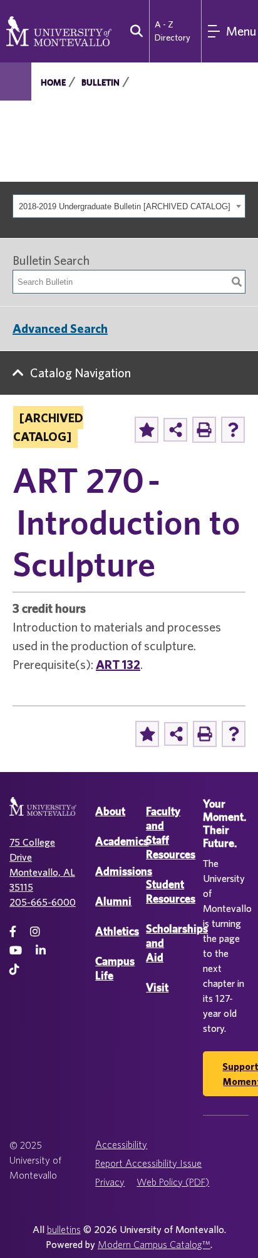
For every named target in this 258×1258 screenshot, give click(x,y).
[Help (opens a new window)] (233, 430)
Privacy (110, 1181)
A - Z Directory (172, 30)
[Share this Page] (175, 430)
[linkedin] (41, 950)
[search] (134, 31)
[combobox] (129, 206)
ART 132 (118, 664)
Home (53, 82)
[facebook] (12, 931)
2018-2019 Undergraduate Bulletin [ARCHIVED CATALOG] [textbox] (124, 206)
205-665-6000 (42, 902)
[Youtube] (15, 950)
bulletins (64, 1229)
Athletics (117, 931)
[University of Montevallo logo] (58, 30)
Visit (157, 987)
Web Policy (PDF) (173, 1181)
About (110, 811)
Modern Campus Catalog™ (154, 1244)
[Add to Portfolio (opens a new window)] (146, 430)
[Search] (236, 282)
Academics (121, 841)
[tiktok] (14, 969)
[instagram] (35, 931)
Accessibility (121, 1144)
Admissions (123, 871)
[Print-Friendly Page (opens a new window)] (204, 430)
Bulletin (100, 82)
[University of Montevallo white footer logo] (42, 814)
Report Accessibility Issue (148, 1163)
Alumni (113, 901)
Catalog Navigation (80, 372)
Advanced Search (60, 328)
